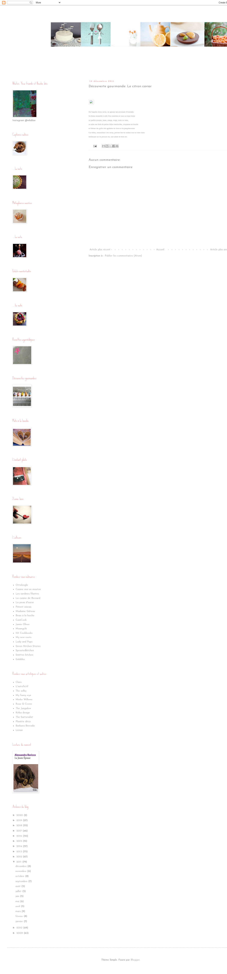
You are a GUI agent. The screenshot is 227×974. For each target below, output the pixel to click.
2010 (19, 928)
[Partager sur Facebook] (113, 146)
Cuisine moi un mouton (28, 589)
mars (18, 911)
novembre (21, 871)
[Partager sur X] (110, 146)
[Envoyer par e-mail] (103, 146)
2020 (20, 815)
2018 (19, 825)
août (18, 886)
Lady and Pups (24, 641)
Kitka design (23, 712)
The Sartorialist (24, 717)
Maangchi (21, 628)
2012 (19, 856)
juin (17, 896)
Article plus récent (100, 249)
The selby (21, 691)
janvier (19, 921)
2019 (19, 820)
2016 (19, 836)
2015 (19, 841)
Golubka (20, 659)
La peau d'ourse (25, 602)
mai (17, 901)
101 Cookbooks (24, 633)
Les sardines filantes (27, 593)
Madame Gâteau (25, 611)
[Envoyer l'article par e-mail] (95, 146)
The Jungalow (23, 708)
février (19, 916)
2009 (20, 933)
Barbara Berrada (25, 725)
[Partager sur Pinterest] (117, 146)
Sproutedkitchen (25, 650)
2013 (19, 851)
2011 (19, 862)
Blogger (135, 960)
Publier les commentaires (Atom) (123, 255)
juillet (18, 891)
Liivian (19, 730)
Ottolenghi (22, 585)
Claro (19, 682)
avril (18, 906)
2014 (19, 846)
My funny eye (23, 695)
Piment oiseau (23, 607)
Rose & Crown (24, 704)
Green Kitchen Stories (28, 646)
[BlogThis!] (107, 146)
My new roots (23, 637)
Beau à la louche (25, 615)
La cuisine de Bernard (28, 598)
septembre (21, 881)
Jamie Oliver (23, 624)
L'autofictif (22, 686)
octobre (20, 876)
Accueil (160, 249)
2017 (19, 831)
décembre (21, 866)
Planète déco (23, 721)
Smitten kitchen (24, 655)
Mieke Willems (24, 699)
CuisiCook (21, 620)
